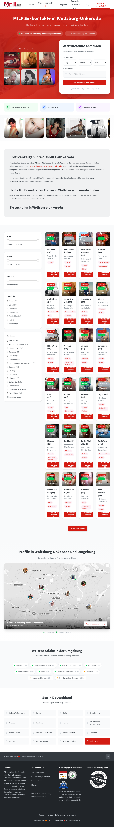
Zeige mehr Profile (78, 528)
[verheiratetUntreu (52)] (52, 603)
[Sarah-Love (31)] (25, 570)
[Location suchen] (87, 4)
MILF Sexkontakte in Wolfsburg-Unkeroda (46, 166)
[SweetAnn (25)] (73, 577)
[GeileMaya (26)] (41, 587)
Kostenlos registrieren (86, 82)
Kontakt (50, 815)
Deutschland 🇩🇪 (14, 756)
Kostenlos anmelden (94, 624)
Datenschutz (60, 815)
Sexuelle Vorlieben (38, 781)
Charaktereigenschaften (40, 776)
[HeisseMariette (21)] (83, 583)
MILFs (31, 4)
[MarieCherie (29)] (67, 593)
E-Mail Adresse (68, 69)
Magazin (63, 4)
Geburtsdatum (68, 57)
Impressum (71, 815)
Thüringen (25, 756)
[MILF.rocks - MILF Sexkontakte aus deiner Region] (12, 5)
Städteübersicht (37, 772)
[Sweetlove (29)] (30, 597)
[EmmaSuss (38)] (89, 607)
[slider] (8, 240)
